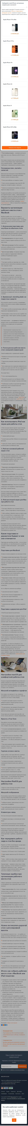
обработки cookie (13, 1111)
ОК (14, 1120)
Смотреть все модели (15, 147)
